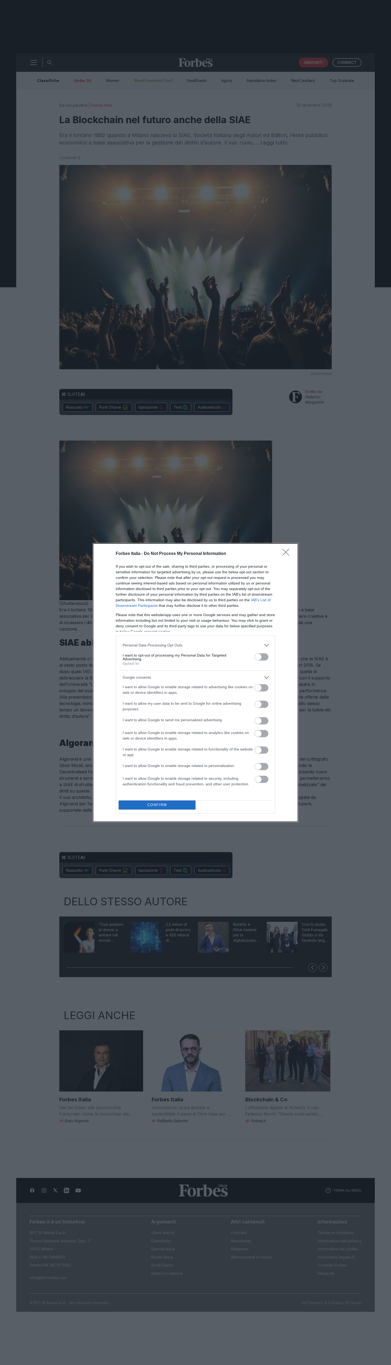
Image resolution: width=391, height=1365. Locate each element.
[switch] (261, 657)
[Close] (287, 554)
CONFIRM (157, 805)
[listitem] (195, 645)
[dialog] (195, 682)
